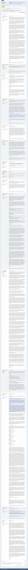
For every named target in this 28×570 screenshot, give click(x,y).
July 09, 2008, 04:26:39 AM (11, 520)
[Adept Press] (2, 175)
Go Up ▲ (26, 569)
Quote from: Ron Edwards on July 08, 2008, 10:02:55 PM (15, 398)
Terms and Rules (22, 569)
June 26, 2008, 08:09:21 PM (11, 64)
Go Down (3, 14)
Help (20, 569)
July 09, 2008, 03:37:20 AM (11, 393)
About (10, 3)
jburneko (3, 520)
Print (25, 14)
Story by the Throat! (11, 62)
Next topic (24, 12)
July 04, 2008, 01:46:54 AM (11, 180)
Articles (13, 3)
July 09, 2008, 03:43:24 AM (11, 507)
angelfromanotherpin (5, 65)
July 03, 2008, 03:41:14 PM (11, 171)
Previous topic (21, 12)
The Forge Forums (4, 3)
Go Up (2, 561)
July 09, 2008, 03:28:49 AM (11, 370)
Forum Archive (17, 3)
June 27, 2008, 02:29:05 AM (11, 125)
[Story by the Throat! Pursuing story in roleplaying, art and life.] (2, 101)
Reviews (21, 3)
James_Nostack (4, 370)
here (21, 225)
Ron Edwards (4, 171)
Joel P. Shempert (4, 16)
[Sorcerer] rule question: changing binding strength (16, 163)
